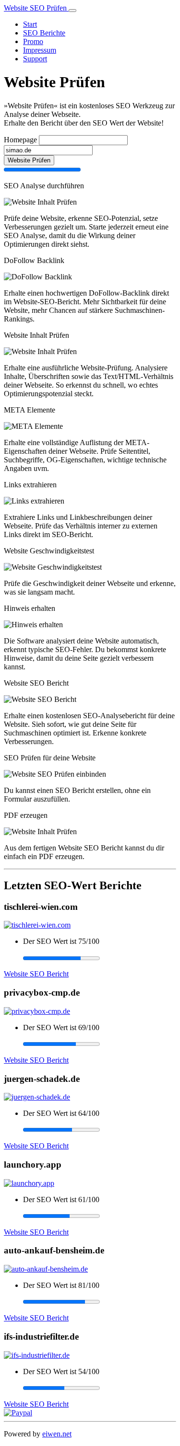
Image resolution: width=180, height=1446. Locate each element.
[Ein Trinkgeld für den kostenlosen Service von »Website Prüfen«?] (18, 1413)
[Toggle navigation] (72, 10)
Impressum (39, 50)
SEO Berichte (44, 33)
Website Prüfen (29, 160)
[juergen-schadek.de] (37, 1097)
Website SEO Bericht (36, 974)
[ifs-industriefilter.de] (37, 1355)
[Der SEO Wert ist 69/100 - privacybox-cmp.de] (99, 1044)
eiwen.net (57, 1434)
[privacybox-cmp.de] (37, 1011)
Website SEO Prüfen (36, 8)
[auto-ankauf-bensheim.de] (46, 1269)
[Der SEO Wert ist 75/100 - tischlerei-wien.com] (99, 957)
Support (35, 59)
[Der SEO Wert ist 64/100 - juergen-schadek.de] (99, 1129)
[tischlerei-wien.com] (37, 925)
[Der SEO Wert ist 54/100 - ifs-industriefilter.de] (99, 1388)
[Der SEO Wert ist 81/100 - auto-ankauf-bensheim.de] (99, 1301)
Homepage (20, 140)
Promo (33, 41)
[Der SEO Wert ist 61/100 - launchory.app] (99, 1216)
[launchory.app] (29, 1183)
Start (30, 24)
